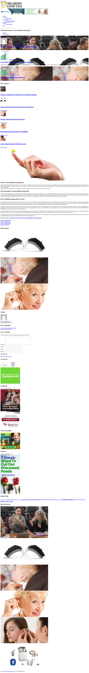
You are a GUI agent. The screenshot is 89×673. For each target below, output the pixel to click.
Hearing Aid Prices (50, 499)
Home (4, 16)
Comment (3, 344)
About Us (5, 17)
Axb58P (10, 59)
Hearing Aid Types (7, 501)
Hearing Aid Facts (41, 499)
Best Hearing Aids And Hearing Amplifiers (14, 131)
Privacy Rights (9, 18)
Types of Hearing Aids (10, 20)
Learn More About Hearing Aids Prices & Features (17, 62)
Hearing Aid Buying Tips (29, 499)
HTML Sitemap (9, 24)
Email (2, 349)
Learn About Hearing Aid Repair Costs (13, 144)
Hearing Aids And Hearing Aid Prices (13, 77)
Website (2, 351)
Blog (4, 25)
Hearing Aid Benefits (11, 499)
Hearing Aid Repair (59, 499)
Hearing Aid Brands (19, 499)
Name (2, 346)
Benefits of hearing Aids (8, 22)
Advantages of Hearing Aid (6, 329)
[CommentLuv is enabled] (6, 356)
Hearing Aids (6, 19)
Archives (2, 454)
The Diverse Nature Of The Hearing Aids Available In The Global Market (25, 217)
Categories (3, 388)
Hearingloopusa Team (13, 44)
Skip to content (4, 1)
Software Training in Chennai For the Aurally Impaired (19, 46)
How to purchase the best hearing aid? (8, 328)
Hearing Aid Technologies (79, 499)
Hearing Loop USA (11, 671)
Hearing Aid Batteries (4, 499)
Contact (4, 23)
